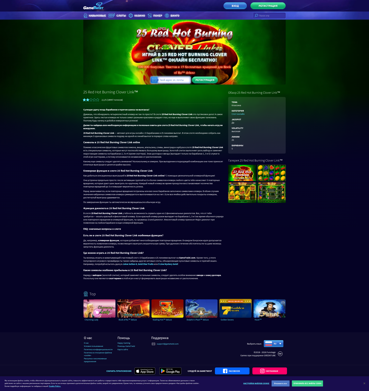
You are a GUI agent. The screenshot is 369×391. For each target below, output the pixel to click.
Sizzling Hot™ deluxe (162, 319)
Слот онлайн (238, 113)
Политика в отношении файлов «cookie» (98, 354)
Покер (157, 15)
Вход (235, 6)
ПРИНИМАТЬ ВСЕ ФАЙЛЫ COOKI (307, 383)
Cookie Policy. (55, 386)
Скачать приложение (119, 370)
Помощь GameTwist (126, 346)
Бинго (175, 15)
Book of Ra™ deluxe (128, 319)
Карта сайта (122, 349)
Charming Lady (91, 319)
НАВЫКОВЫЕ (97, 15)
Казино (139, 15)
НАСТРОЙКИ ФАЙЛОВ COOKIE (256, 383)
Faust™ (258, 319)
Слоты (121, 15)
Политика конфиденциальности (98, 349)
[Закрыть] (364, 383)
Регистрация (268, 6)
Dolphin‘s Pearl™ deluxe (198, 319)
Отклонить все (280, 383)
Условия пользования (93, 346)
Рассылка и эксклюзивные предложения (95, 360)
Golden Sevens (227, 319)
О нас (86, 343)
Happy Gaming (123, 343)
